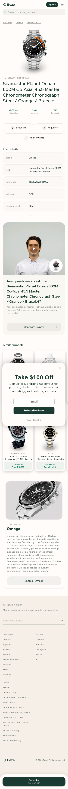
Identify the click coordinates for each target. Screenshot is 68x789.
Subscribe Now (34, 410)
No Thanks (34, 419)
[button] (34, 377)
